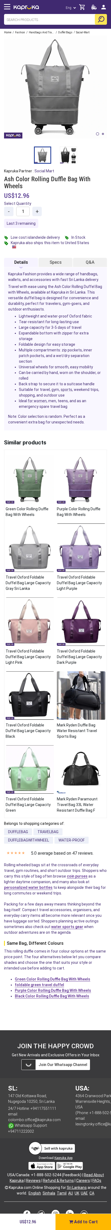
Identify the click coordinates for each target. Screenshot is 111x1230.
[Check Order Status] (94, 9)
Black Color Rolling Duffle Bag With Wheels (52, 996)
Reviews (33, 1180)
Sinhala (49, 1193)
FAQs (96, 1180)
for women (37, 401)
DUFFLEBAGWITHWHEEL (28, 840)
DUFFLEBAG (18, 832)
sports (66, 389)
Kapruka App (63, 1158)
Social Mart (44, 171)
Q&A (90, 262)
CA (91, 1193)
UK (77, 1193)
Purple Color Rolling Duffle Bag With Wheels (53, 990)
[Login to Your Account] (103, 9)
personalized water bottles (28, 887)
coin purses (77, 876)
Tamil (62, 1193)
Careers (83, 1180)
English (35, 1193)
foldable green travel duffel (39, 985)
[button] (97, 134)
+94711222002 (21, 1131)
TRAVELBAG (47, 832)
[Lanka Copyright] (6, 1187)
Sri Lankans (77, 1187)
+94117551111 (43, 1108)
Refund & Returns (58, 1180)
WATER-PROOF (71, 840)
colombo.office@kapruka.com (34, 1120)
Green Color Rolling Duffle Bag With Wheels (52, 979)
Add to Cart (85, 1221)
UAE (84, 1193)
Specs (56, 262)
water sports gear (67, 927)
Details (21, 262)
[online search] (101, 19)
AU (70, 1193)
